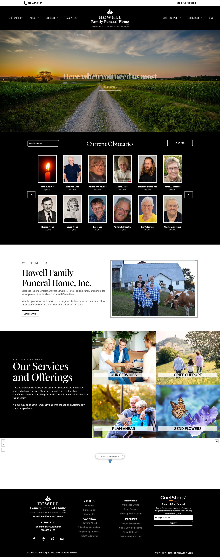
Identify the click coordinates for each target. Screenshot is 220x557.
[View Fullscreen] (3, 449)
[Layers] (216, 441)
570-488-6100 (48, 530)
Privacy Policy (160, 553)
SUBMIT (173, 523)
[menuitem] (15, 18)
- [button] (3, 444)
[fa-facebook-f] (34, 540)
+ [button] (3, 441)
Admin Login (187, 553)
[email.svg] (62, 540)
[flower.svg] (43, 540)
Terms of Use (174, 553)
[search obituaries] (65, 143)
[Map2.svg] (52, 540)
